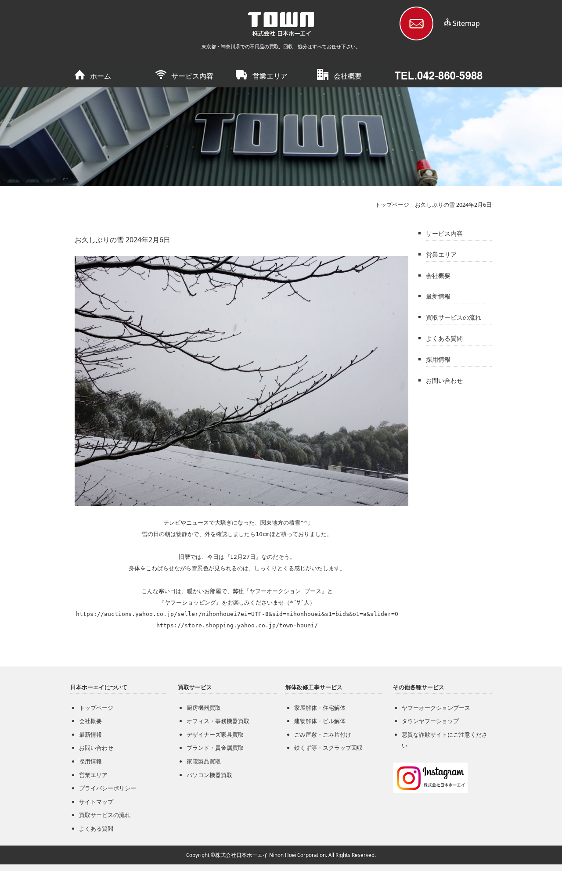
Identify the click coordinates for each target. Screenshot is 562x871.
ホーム (100, 76)
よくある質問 (444, 338)
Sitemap (466, 23)
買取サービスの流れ (453, 317)
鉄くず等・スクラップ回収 (328, 748)
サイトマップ (96, 802)
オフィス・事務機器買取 (218, 721)
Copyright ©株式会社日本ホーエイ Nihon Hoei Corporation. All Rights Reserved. (281, 855)
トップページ (392, 205)
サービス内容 (192, 76)
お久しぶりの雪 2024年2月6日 (453, 205)
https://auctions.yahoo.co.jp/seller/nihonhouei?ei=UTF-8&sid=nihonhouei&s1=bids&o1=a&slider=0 (237, 614)
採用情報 (438, 359)
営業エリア (270, 76)
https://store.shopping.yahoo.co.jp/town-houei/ (236, 625)
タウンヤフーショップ (430, 721)
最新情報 (438, 296)
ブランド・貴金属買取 (215, 748)
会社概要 (348, 76)
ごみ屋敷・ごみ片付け (322, 734)
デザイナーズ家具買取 (215, 734)
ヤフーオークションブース (436, 708)
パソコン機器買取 (209, 775)
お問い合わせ (444, 380)
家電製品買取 (204, 761)
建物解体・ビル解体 (320, 721)
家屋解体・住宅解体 (320, 708)
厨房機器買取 (204, 708)
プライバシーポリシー (107, 788)
